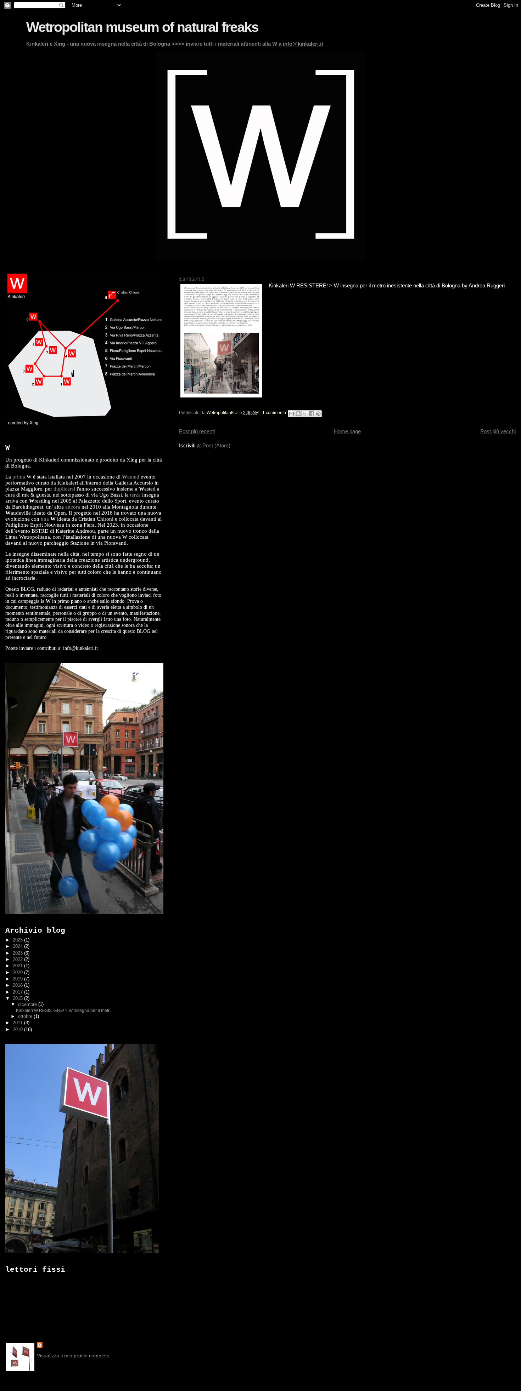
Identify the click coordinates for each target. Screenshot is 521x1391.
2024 (18, 946)
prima (18, 477)
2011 (18, 1022)
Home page (347, 431)
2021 (18, 965)
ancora (72, 507)
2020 (18, 972)
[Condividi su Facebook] (311, 413)
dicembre (28, 1004)
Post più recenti (197, 431)
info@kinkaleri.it (303, 44)
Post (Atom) (216, 445)
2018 (18, 985)
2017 (18, 992)
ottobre (26, 1016)
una (45, 519)
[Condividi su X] (304, 413)
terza (135, 495)
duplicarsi (64, 489)
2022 (18, 959)
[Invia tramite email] (291, 413)
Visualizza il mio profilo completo (73, 1355)
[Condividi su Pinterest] (318, 413)
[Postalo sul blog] (298, 413)
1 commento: (275, 412)
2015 (18, 998)
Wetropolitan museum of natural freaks (142, 27)
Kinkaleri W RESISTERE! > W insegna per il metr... (64, 1010)
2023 (18, 953)
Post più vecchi (498, 431)
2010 (18, 1029)
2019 (18, 978)
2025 (18, 940)
